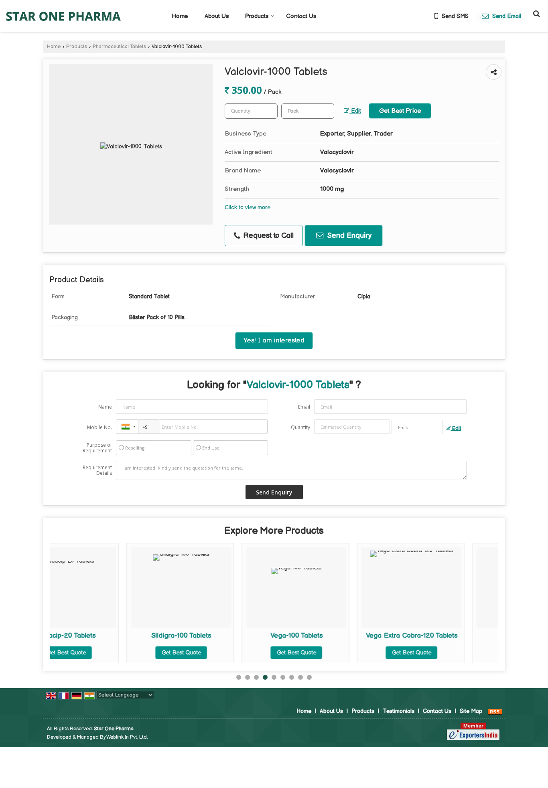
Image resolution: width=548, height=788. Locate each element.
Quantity (300, 427)
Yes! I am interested (274, 340)
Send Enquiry (348, 235)
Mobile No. (99, 427)
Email (304, 406)
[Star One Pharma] (63, 16)
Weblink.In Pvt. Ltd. (127, 737)
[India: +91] (127, 426)
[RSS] (495, 711)
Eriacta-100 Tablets (461, 636)
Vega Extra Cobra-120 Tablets (345, 636)
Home (180, 16)
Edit (355, 111)
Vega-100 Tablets (230, 636)
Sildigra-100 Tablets (115, 636)
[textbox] (307, 111)
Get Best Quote (115, 652)
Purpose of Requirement (97, 448)
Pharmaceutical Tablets (119, 47)
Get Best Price (400, 111)
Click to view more (247, 208)
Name (105, 406)
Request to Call (267, 235)
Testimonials (398, 711)
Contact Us (301, 16)
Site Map (471, 711)
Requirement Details (97, 470)
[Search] (535, 13)
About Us (217, 16)
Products (256, 16)
